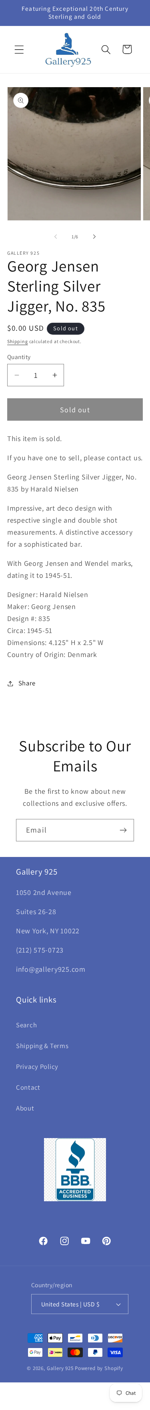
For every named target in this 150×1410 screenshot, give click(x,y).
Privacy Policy (37, 1066)
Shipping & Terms (42, 1045)
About (25, 1108)
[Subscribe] (123, 830)
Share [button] (27, 683)
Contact (28, 1087)
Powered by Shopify (99, 1368)
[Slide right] (94, 237)
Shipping (17, 341)
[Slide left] (55, 237)
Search (26, 1025)
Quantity (19, 357)
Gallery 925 (60, 1368)
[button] (19, 49)
